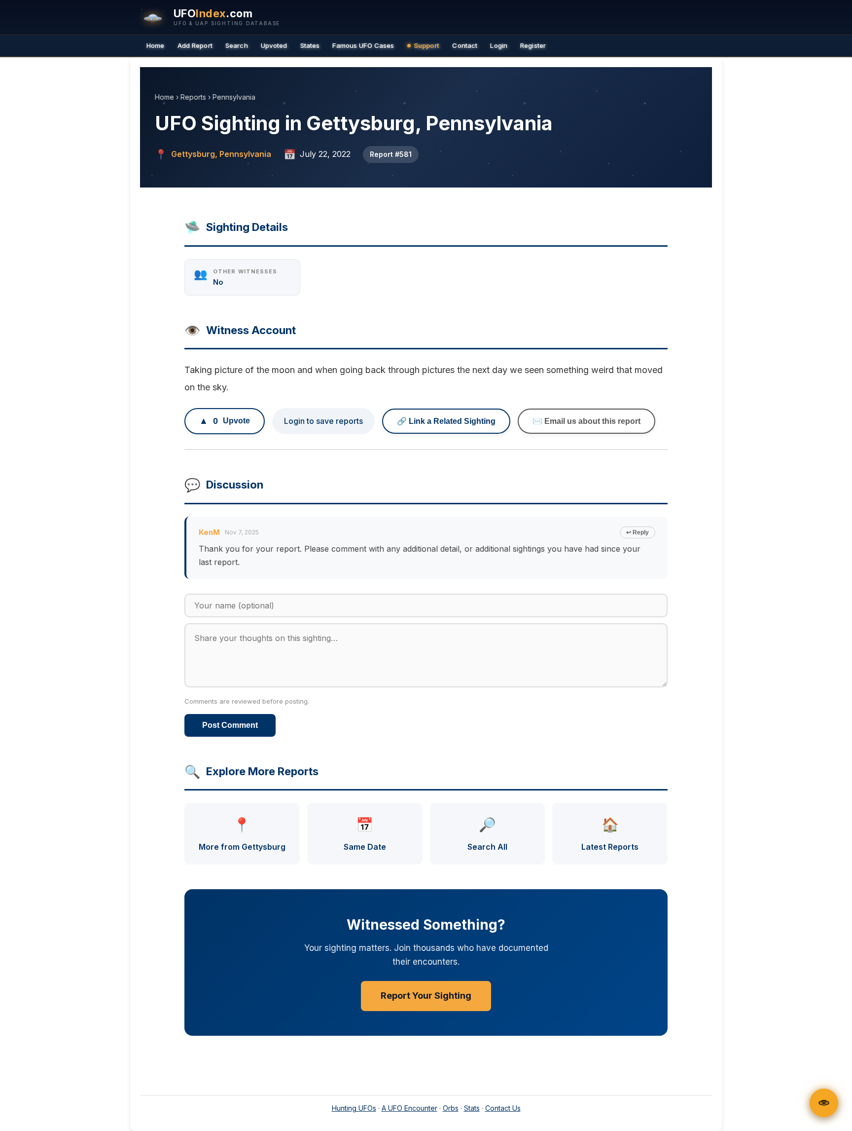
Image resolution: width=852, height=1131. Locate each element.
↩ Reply (637, 532)
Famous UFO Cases (363, 45)
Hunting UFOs (354, 1108)
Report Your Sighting (426, 995)
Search (236, 45)
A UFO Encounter (409, 1108)
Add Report (195, 45)
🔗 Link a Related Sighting (446, 421)
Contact (464, 45)
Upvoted (274, 45)
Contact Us (503, 1108)
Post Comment (230, 725)
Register (533, 45)
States (310, 45)
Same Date (365, 834)
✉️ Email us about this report (586, 421)
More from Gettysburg (242, 834)
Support (427, 45)
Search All (487, 834)
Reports (193, 97)
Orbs (451, 1108)
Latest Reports (610, 834)
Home (155, 45)
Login (498, 45)
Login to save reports (323, 421)
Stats (472, 1108)
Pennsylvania (234, 97)
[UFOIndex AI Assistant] (824, 1103)
